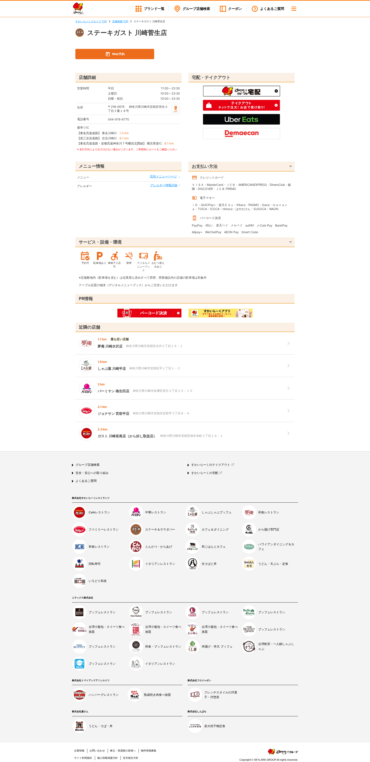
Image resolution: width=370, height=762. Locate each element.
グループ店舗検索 (88, 464)
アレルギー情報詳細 (163, 185)
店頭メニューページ (163, 176)
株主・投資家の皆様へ (123, 750)
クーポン (235, 9)
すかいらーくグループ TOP (91, 21)
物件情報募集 (148, 750)
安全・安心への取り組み (92, 473)
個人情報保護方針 (107, 757)
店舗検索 (196, 9)
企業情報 (79, 750)
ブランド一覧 (154, 9)
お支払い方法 (205, 166)
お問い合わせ (97, 750)
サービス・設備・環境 (100, 242)
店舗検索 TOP (120, 21)
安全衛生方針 (130, 757)
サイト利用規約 (83, 757)
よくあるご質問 (272, 9)
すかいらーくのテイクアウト (210, 464)
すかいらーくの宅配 (204, 473)
